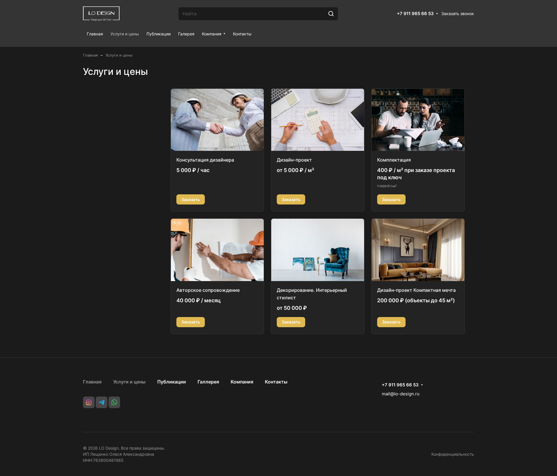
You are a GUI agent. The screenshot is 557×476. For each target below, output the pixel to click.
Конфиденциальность (452, 454)
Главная (92, 382)
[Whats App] (114, 402)
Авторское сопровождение (208, 290)
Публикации (171, 382)
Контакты (276, 382)
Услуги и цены (129, 382)
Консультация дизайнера (205, 160)
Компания (242, 382)
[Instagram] (89, 402)
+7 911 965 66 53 (415, 13)
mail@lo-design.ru (400, 394)
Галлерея (208, 382)
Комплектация (394, 160)
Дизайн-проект (294, 160)
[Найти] (331, 14)
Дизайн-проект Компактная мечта (416, 290)
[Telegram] (101, 402)
